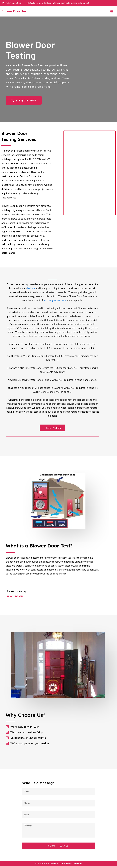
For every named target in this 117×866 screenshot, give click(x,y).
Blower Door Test (14, 11)
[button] (111, 11)
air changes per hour (55, 300)
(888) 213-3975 (14, 596)
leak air (31, 288)
